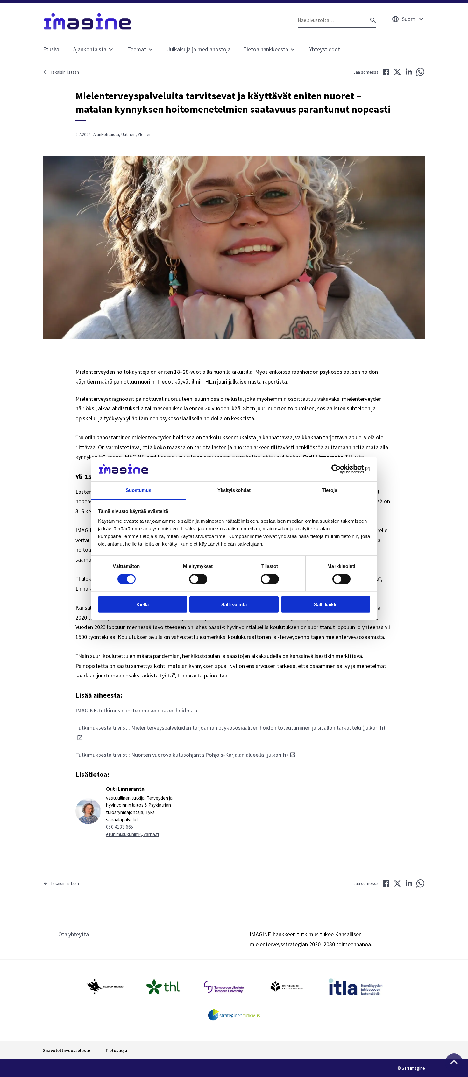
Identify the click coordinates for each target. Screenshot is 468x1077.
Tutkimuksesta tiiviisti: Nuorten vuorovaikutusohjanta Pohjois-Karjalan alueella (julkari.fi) (181, 754)
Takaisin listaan (65, 72)
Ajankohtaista (89, 49)
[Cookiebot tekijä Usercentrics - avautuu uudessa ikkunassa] (342, 469)
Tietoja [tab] (329, 490)
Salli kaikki (325, 604)
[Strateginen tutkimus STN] (234, 1015)
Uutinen (128, 134)
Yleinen (145, 134)
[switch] (198, 579)
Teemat (136, 49)
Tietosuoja (116, 1050)
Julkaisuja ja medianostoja (198, 49)
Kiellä (142, 604)
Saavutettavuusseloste (66, 1050)
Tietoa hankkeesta (265, 49)
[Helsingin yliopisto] (104, 987)
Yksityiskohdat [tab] (234, 490)
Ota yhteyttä (73, 934)
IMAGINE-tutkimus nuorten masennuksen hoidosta (136, 710)
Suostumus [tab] (139, 490)
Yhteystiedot (324, 49)
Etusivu (51, 49)
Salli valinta (234, 604)
